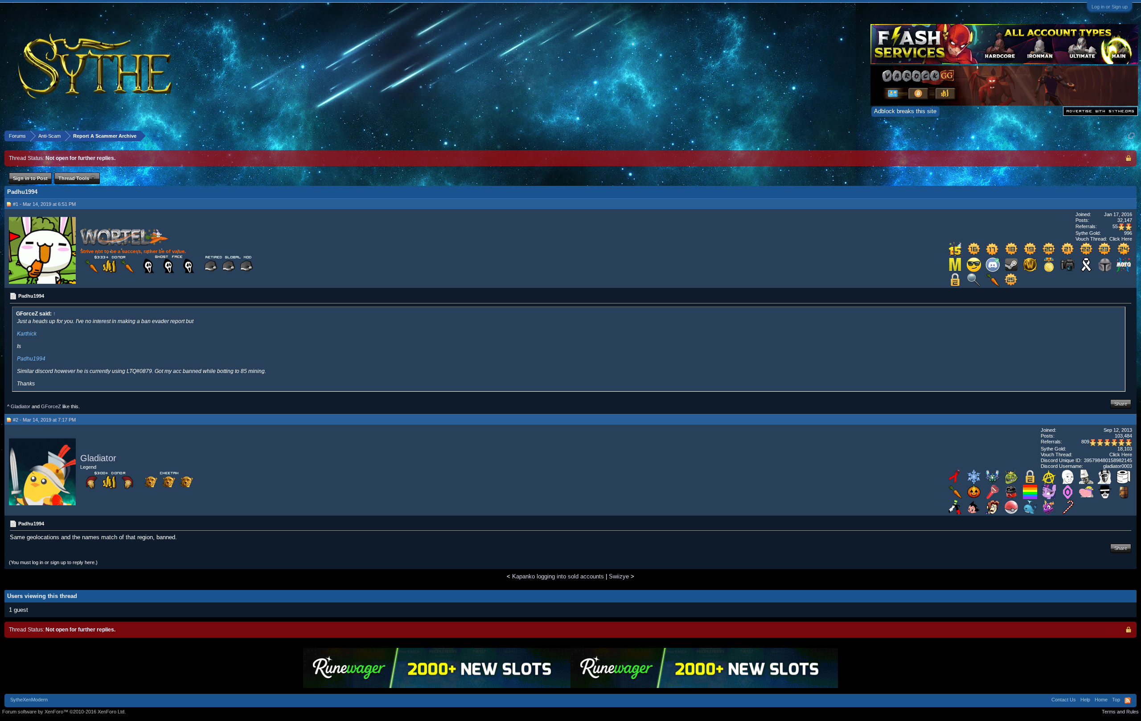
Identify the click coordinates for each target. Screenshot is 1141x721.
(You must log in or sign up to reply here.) (53, 562)
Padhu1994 (31, 359)
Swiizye (619, 576)
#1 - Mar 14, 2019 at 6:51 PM (44, 204)
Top (1116, 699)
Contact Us (1063, 699)
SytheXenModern (29, 699)
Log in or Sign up (1110, 6)
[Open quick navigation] (1131, 136)
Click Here (1120, 239)
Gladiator (20, 406)
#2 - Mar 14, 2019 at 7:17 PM (44, 419)
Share (1120, 403)
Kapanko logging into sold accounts (558, 576)
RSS (1128, 700)
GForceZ (51, 406)
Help (1085, 699)
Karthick (27, 334)
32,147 (1124, 220)
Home (1101, 699)
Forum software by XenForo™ (64, 711)
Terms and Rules (1120, 711)
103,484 (1123, 435)
